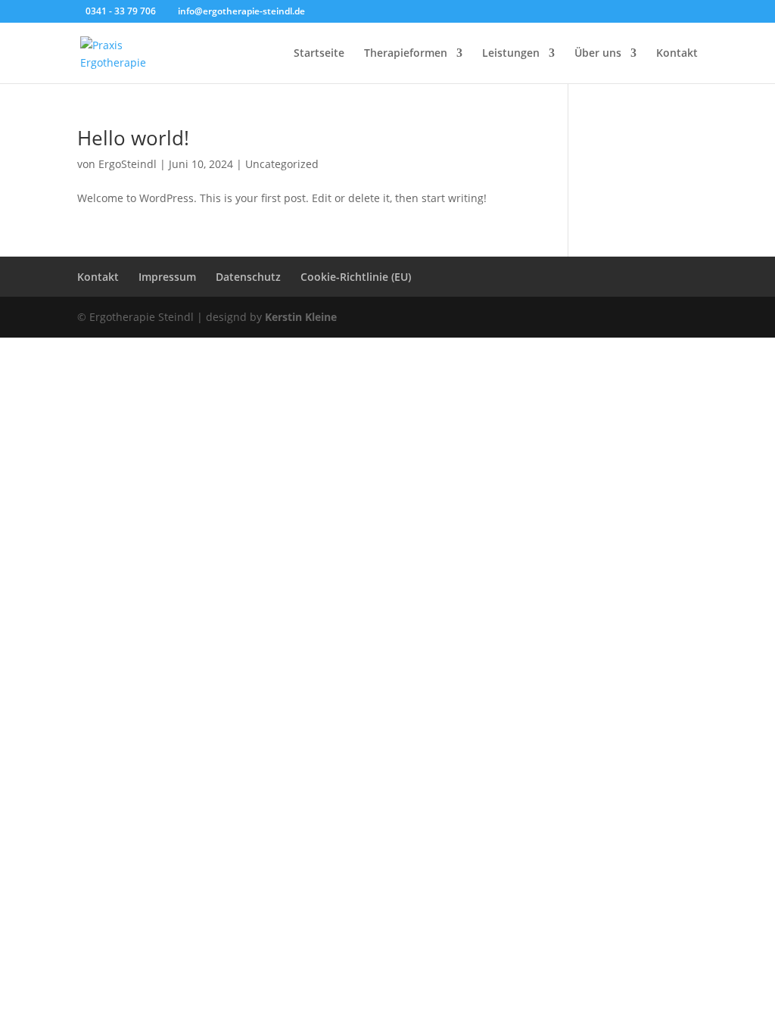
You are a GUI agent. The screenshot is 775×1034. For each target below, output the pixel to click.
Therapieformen (405, 54)
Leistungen (511, 54)
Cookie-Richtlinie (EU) (355, 276)
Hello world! (133, 137)
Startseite (319, 54)
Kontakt (677, 54)
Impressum (167, 276)
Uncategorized (282, 164)
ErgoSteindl (127, 164)
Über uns (597, 54)
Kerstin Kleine (301, 317)
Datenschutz (248, 276)
